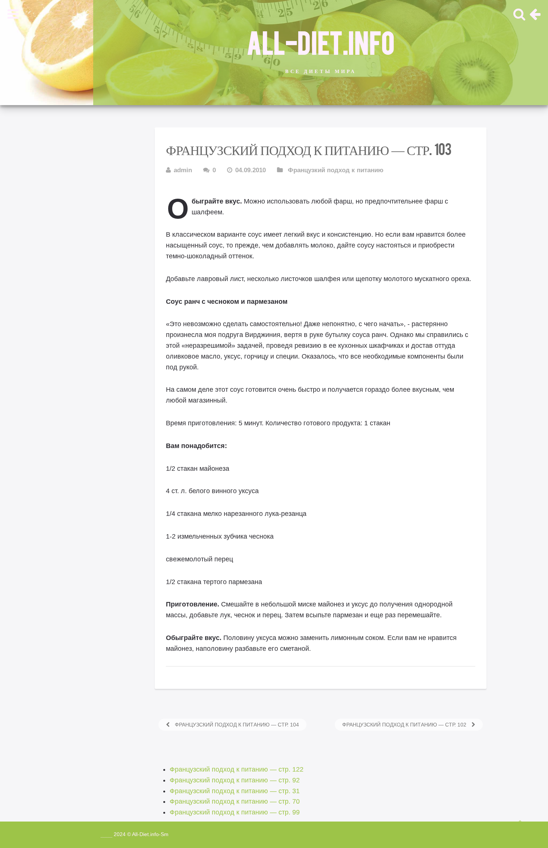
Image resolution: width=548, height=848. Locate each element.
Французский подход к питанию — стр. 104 (236, 725)
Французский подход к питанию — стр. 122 (236, 769)
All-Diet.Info (320, 41)
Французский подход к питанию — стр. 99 (235, 812)
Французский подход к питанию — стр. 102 (405, 725)
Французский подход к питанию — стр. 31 (235, 791)
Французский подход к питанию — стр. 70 (235, 801)
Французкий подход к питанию (336, 170)
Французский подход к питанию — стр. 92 (235, 780)
